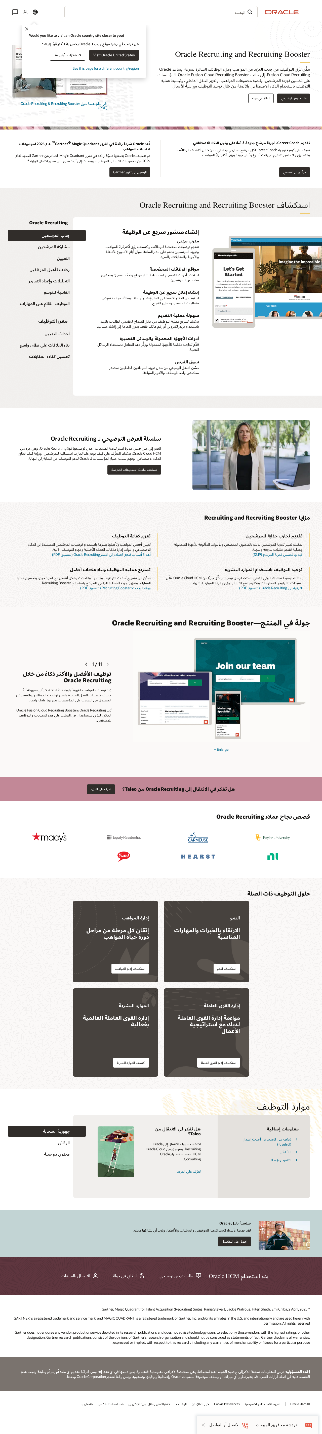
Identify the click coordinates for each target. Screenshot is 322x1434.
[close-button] (203, 1425)
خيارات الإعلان (200, 1404)
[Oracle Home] (282, 12)
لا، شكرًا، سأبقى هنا (67, 55)
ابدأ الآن (285, 1152)
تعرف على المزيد (101, 789)
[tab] (47, 235)
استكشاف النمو (226, 968)
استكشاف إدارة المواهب (130, 968)
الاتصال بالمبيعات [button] (75, 1276)
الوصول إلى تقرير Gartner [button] (130, 172)
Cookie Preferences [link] (227, 1404)
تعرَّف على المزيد (189, 1171)
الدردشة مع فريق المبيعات (278, 1425)
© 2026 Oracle (300, 1404)
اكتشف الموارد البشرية (131, 1063)
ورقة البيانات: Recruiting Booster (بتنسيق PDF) (115, 587)
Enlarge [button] (221, 749)
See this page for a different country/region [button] (106, 68)
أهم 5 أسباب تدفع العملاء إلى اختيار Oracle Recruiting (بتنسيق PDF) (101, 554)
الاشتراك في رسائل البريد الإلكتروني (150, 1404)
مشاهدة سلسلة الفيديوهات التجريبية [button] (134, 470)
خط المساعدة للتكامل (111, 1404)
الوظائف (181, 1404)
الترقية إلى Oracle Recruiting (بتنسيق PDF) (271, 587)
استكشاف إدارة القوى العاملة (218, 1063)
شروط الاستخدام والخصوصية (262, 1404)
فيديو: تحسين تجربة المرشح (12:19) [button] (278, 554)
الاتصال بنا (87, 1404)
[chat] (309, 1425)
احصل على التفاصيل (234, 1241)
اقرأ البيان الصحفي (294, 172)
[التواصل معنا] (15, 12)
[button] (307, 12)
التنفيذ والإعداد (280, 1159)
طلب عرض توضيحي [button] (293, 98)
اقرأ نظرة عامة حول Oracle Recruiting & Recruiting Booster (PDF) (64, 105)
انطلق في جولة (261, 98)
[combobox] (161, 12)
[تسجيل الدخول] (25, 12)
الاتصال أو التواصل (224, 1425)
